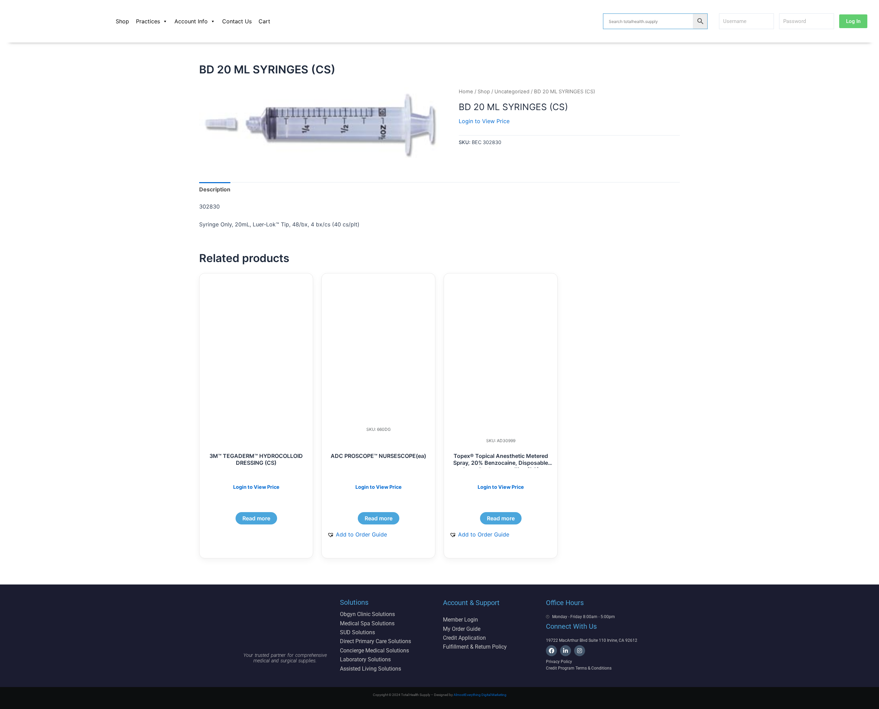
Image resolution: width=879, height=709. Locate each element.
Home (466, 91)
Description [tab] (214, 189)
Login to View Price (484, 121)
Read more (256, 518)
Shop (122, 21)
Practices (148, 21)
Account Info (191, 21)
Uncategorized (511, 91)
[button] (357, 534)
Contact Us (237, 21)
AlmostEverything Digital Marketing (480, 695)
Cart (264, 21)
